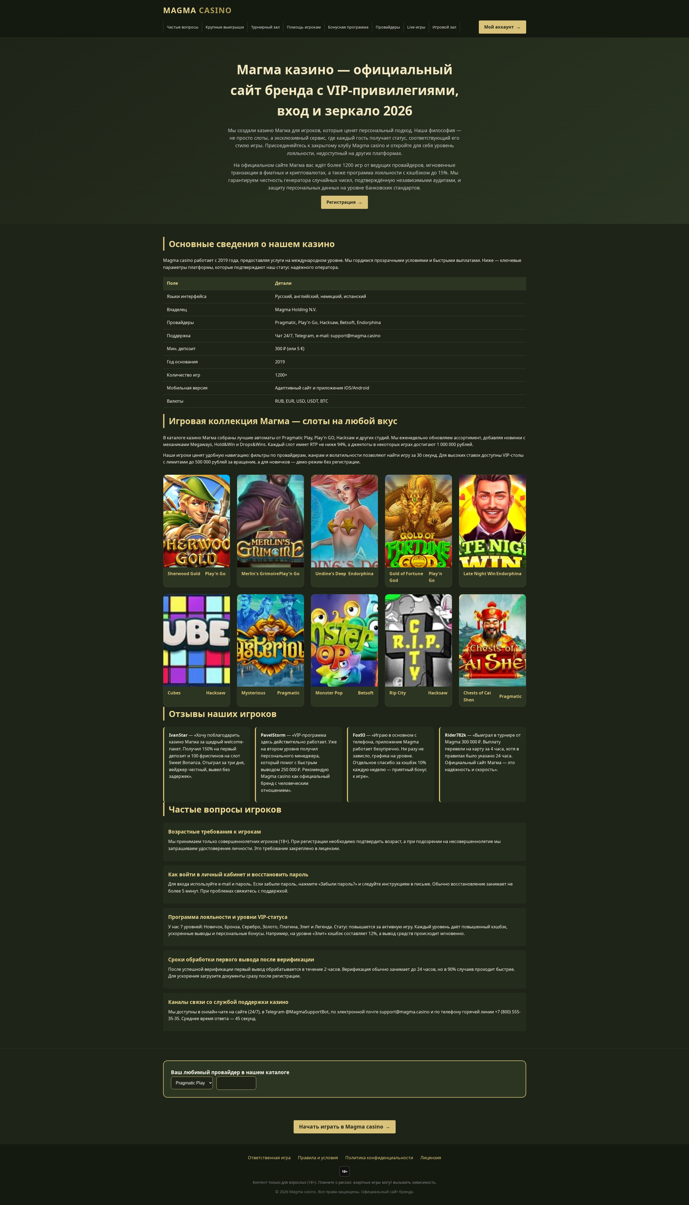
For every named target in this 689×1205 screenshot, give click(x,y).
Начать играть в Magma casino (341, 1126)
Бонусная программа (348, 27)
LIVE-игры (416, 27)
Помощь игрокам (304, 27)
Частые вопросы (182, 27)
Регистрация (341, 202)
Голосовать (232, 1083)
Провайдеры (388, 27)
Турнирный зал (265, 27)
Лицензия (430, 1158)
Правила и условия (318, 1158)
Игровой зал (444, 27)
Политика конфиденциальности (379, 1158)
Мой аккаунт (499, 27)
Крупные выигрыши (225, 27)
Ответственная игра (269, 1158)
